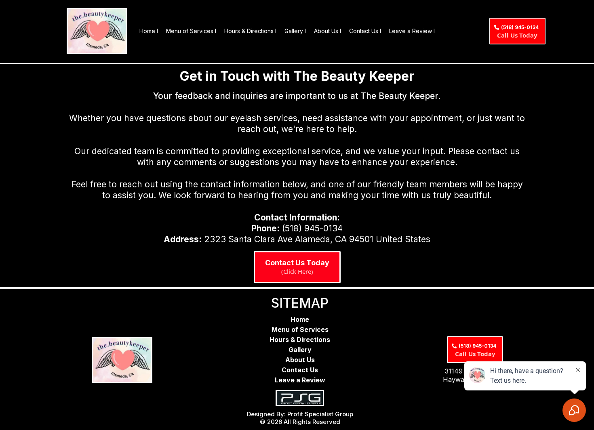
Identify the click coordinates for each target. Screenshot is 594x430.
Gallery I (295, 30)
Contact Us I (365, 30)
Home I (148, 30)
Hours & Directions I (250, 30)
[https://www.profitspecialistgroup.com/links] (300, 398)
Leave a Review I (412, 30)
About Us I (327, 30)
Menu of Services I (191, 30)
